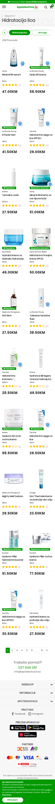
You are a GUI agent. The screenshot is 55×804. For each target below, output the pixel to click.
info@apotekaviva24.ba (27, 671)
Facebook (19, 713)
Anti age (42, 32)
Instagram (37, 713)
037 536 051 (27, 667)
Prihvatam (12, 799)
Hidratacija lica (19, 32)
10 (42, 650)
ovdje (47, 790)
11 (47, 650)
